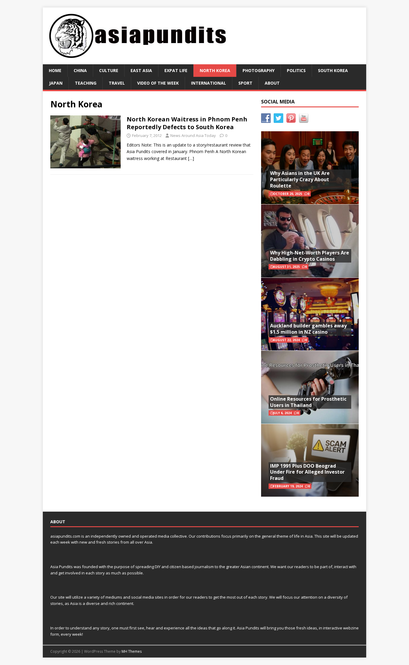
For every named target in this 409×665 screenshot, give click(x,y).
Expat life (175, 70)
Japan (56, 83)
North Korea (215, 70)
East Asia (141, 70)
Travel (117, 83)
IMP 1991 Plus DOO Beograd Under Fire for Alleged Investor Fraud (307, 472)
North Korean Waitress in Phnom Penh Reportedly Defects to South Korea (187, 123)
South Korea (333, 70)
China (80, 70)
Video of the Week (158, 83)
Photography (259, 70)
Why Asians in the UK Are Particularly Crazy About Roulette (300, 179)
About (272, 83)
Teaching (85, 83)
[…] (191, 158)
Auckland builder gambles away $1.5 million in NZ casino (308, 328)
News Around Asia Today (193, 135)
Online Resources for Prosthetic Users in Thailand (308, 402)
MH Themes (132, 651)
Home (55, 70)
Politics (296, 70)
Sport (245, 83)
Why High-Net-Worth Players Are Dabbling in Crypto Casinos (309, 255)
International (208, 83)
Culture (108, 70)
